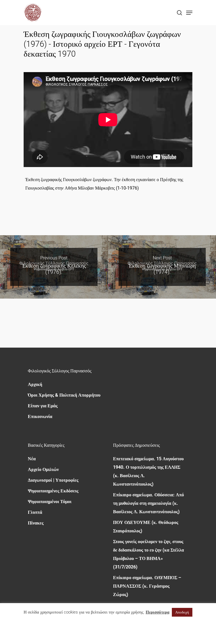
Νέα (32, 458)
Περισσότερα (157, 612)
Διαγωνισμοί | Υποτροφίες (53, 480)
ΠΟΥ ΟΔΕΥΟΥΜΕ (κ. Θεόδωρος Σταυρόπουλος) (145, 527)
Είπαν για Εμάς (43, 405)
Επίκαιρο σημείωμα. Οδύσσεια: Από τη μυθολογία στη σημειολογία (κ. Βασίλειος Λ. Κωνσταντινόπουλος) (148, 503)
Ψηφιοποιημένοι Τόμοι (49, 501)
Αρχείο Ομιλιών (43, 469)
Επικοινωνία (40, 416)
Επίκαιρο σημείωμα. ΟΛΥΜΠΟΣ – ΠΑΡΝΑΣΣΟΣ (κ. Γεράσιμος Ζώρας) (147, 586)
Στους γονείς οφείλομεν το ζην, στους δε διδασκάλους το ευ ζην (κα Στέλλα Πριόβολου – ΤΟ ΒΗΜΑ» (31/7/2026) (148, 554)
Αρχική (35, 384)
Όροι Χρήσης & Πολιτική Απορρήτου (64, 395)
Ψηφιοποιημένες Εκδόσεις (53, 491)
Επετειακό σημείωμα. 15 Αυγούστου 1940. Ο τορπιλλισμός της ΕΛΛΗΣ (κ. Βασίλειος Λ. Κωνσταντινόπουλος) (148, 471)
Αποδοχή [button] (182, 612)
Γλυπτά (35, 512)
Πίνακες (36, 523)
